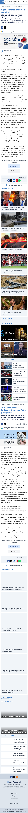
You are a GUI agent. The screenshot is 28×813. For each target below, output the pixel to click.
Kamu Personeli (7, 51)
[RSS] (17, 777)
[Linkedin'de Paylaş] (14, 180)
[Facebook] (11, 777)
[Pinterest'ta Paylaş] (17, 180)
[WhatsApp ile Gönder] (19, 180)
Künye (14, 795)
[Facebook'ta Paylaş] (2, 27)
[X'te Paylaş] (5, 27)
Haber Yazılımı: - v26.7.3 (14, 811)
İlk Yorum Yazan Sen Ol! (15, 185)
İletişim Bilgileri (14, 803)
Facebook (15, 166)
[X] (14, 777)
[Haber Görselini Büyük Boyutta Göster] (14, 41)
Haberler (3, 6)
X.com (15, 171)
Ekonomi (8, 6)
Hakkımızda (14, 793)
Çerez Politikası (14, 798)
